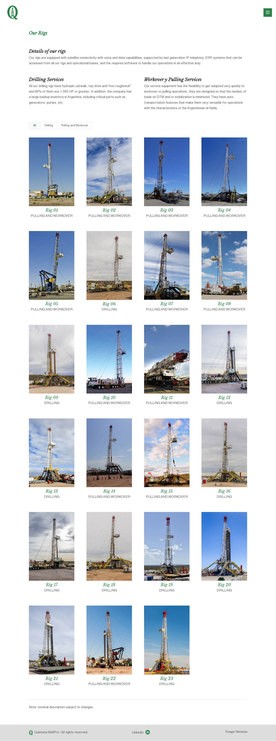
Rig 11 (167, 397)
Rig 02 (109, 210)
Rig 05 (51, 303)
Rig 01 (51, 210)
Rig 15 (167, 491)
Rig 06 (109, 304)
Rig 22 (109, 678)
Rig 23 (166, 678)
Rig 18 (109, 584)
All (34, 125)
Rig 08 (224, 303)
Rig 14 (109, 491)
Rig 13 (52, 491)
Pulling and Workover (74, 125)
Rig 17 (52, 584)
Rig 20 (224, 584)
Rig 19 (167, 584)
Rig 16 (224, 491)
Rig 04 (224, 210)
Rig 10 (109, 397)
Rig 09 (51, 397)
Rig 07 (166, 303)
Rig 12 (224, 397)
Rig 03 (166, 210)
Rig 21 (51, 678)
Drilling (48, 125)
